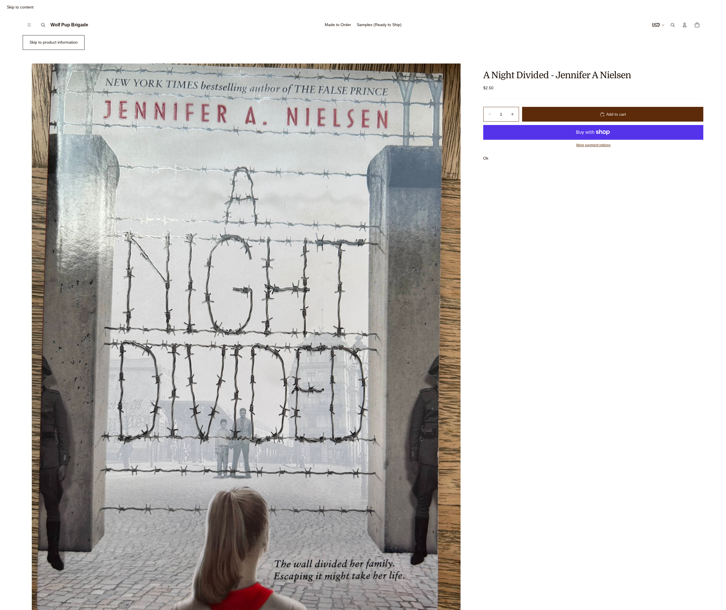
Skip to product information (53, 42)
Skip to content (20, 7)
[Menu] (29, 24)
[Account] (684, 25)
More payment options (593, 145)
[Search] (43, 25)
